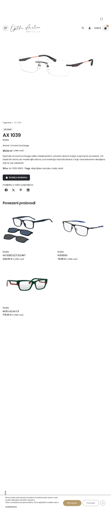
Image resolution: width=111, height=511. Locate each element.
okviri (60, 168)
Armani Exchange (19, 145)
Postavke (90, 503)
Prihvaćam (72, 503)
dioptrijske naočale (40, 168)
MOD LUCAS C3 (11, 311)
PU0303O (63, 255)
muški (54, 168)
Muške (6, 139)
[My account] (89, 28)
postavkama (11, 506)
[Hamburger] (5, 28)
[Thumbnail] (26, 28)
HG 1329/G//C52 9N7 (14, 255)
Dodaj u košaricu (12, 261)
